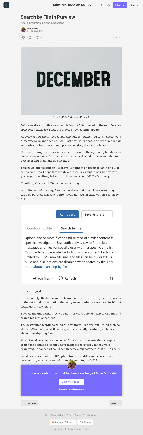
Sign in (134, 5)
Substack (57, 429)
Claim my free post (71, 381)
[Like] (23, 37)
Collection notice (90, 415)
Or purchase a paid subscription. (71, 389)
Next (113, 403)
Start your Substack (64, 422)
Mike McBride (33, 28)
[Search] (102, 5)
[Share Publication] (108, 5)
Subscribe (120, 5)
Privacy (70, 415)
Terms (78, 415)
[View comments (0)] (30, 37)
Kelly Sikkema (69, 117)
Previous (31, 403)
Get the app (85, 422)
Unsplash (85, 117)
